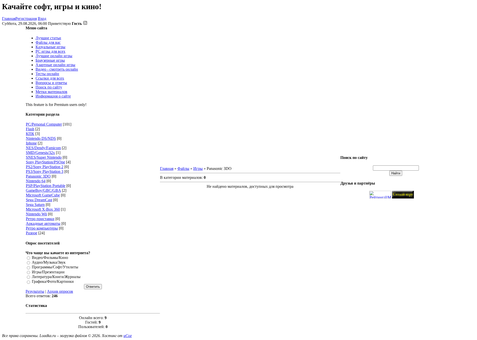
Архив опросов (60, 291)
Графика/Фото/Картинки (53, 282)
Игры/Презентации (48, 272)
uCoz (127, 336)
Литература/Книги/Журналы (56, 277)
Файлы (183, 168)
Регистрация (26, 18)
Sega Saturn (35, 204)
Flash (30, 129)
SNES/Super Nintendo (44, 157)
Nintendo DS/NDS (41, 138)
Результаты (35, 291)
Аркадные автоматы (43, 223)
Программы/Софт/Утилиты (55, 267)
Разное (31, 233)
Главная (8, 18)
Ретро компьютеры (42, 228)
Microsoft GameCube (43, 195)
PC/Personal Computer (44, 124)
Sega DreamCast (39, 200)
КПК (30, 134)
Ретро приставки (40, 219)
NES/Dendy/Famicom (43, 148)
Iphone (31, 143)
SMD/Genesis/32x (40, 152)
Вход (42, 18)
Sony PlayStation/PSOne (45, 162)
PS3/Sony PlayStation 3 (44, 171)
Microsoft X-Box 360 (43, 209)
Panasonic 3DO (38, 176)
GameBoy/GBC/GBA (43, 190)
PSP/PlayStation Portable (45, 186)
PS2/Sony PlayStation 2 (44, 167)
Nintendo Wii (36, 214)
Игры (198, 168)
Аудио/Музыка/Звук (49, 262)
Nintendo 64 (35, 181)
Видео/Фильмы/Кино (50, 257)
